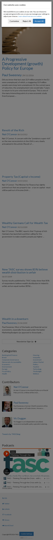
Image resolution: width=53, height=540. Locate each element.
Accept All (39, 21)
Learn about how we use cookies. (30, 16)
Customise (14, 21)
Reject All (27, 21)
